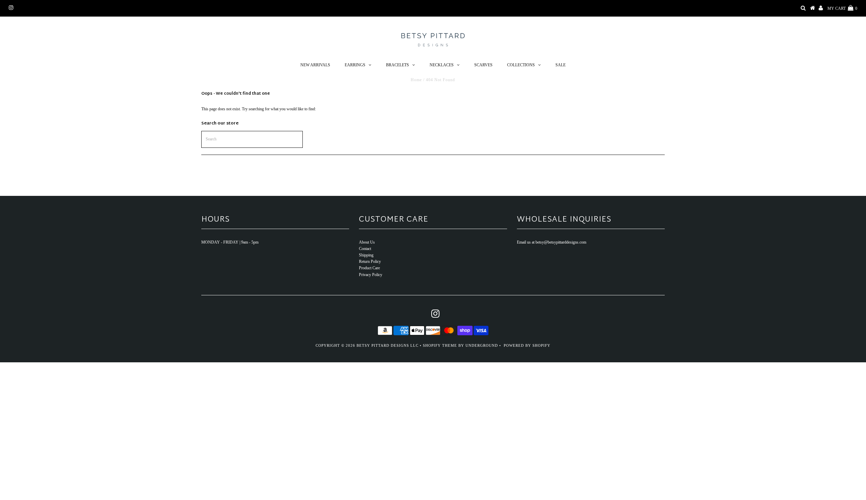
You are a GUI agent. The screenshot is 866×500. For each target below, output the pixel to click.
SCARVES (483, 65)
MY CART (842, 8)
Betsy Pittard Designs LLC (387, 345)
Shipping (366, 255)
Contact (365, 248)
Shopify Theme (440, 345)
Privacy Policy (370, 274)
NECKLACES (442, 65)
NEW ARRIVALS (315, 65)
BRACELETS (397, 65)
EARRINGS (355, 65)
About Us (367, 242)
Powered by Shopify (527, 345)
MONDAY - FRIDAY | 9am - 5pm (229, 242)
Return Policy (370, 261)
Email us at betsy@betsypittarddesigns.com (551, 242)
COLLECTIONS (521, 65)
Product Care (369, 268)
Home (416, 79)
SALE (560, 65)
